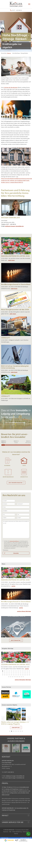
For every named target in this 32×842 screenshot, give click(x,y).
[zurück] (2, 662)
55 (19, 676)
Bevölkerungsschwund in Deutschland (15, 284)
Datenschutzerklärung (14, 541)
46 (25, 674)
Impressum (5, 831)
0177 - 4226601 (28, 834)
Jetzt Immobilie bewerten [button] (15, 482)
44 (22, 674)
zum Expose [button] (16, 727)
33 (2, 674)
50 (10, 676)
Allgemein (3, 441)
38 (11, 674)
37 (9, 674)
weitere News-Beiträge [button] (24, 611)
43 (20, 674)
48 (29, 674)
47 (27, 674)
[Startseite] (16, 4)
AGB (10, 831)
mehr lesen (11, 260)
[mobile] (29, 4)
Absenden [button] (16, 553)
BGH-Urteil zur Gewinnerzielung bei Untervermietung (15, 367)
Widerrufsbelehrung (17, 831)
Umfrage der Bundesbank (11, 87)
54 (17, 676)
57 (23, 676)
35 (6, 674)
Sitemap (9, 53)
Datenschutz (26, 831)
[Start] (16, 626)
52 (14, 676)
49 (8, 676)
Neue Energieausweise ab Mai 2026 (15, 309)
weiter (13, 586)
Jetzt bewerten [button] (15, 640)
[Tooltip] (30, 838)
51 (12, 676)
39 (13, 674)
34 (4, 674)
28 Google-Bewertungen (23, 840)
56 (21, 676)
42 (18, 674)
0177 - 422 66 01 (17, 10)
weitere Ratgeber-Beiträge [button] (23, 679)
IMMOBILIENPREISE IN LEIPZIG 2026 (15, 256)
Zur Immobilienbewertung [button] (15, 422)
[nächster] (29, 662)
